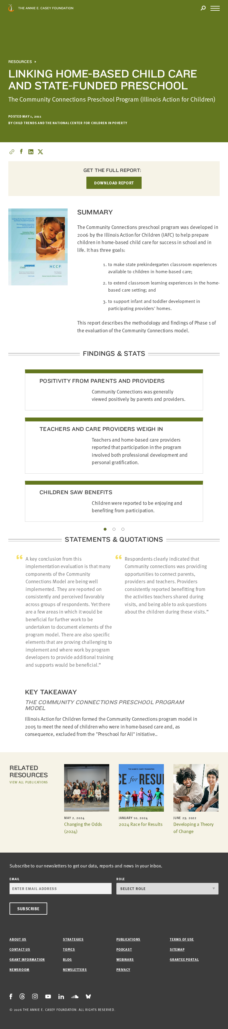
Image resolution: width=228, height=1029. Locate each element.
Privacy (123, 969)
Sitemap (177, 949)
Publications (128, 939)
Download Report (114, 183)
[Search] (203, 8)
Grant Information (27, 959)
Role (120, 878)
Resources (20, 61)
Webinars (125, 959)
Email (15, 878)
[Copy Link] (11, 151)
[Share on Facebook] (21, 151)
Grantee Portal (184, 959)
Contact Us (20, 949)
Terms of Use (182, 939)
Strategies (73, 939)
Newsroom (19, 969)
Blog (67, 959)
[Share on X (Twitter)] (40, 151)
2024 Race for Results (141, 824)
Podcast (124, 949)
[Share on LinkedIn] (30, 151)
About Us (18, 939)
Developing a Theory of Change (193, 828)
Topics (69, 949)
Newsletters (75, 969)
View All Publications (29, 782)
